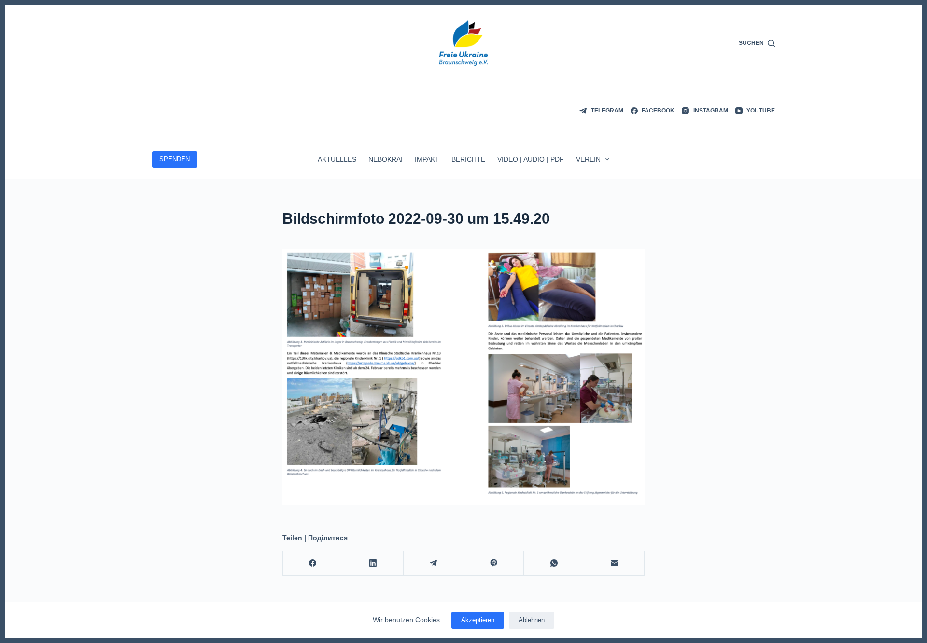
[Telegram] (434, 563)
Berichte (468, 159)
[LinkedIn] (373, 563)
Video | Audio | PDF (530, 159)
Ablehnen (532, 620)
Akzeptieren (477, 620)
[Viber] (494, 563)
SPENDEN (174, 159)
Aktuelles (337, 159)
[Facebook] (313, 563)
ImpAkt (427, 159)
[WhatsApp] (554, 563)
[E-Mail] (614, 563)
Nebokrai (385, 159)
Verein (588, 159)
